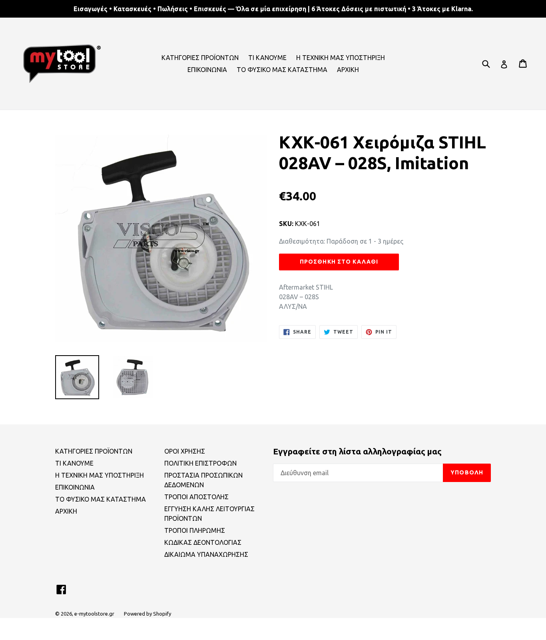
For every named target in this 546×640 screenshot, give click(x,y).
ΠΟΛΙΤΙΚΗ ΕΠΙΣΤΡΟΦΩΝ (200, 463)
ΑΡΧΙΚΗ (348, 69)
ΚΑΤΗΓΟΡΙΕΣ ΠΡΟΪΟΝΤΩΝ (200, 57)
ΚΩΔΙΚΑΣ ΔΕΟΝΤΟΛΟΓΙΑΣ (202, 542)
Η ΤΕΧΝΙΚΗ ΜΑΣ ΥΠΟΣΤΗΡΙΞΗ (340, 57)
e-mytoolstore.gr (94, 613)
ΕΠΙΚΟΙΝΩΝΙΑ (207, 69)
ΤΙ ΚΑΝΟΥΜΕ (267, 57)
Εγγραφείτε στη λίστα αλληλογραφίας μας (357, 451)
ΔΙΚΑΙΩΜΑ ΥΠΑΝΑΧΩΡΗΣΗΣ (206, 554)
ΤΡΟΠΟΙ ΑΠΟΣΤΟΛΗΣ (196, 496)
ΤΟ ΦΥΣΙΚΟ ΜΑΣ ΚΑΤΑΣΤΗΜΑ (282, 69)
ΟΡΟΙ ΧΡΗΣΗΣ (184, 451)
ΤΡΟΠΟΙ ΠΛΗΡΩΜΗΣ (194, 530)
